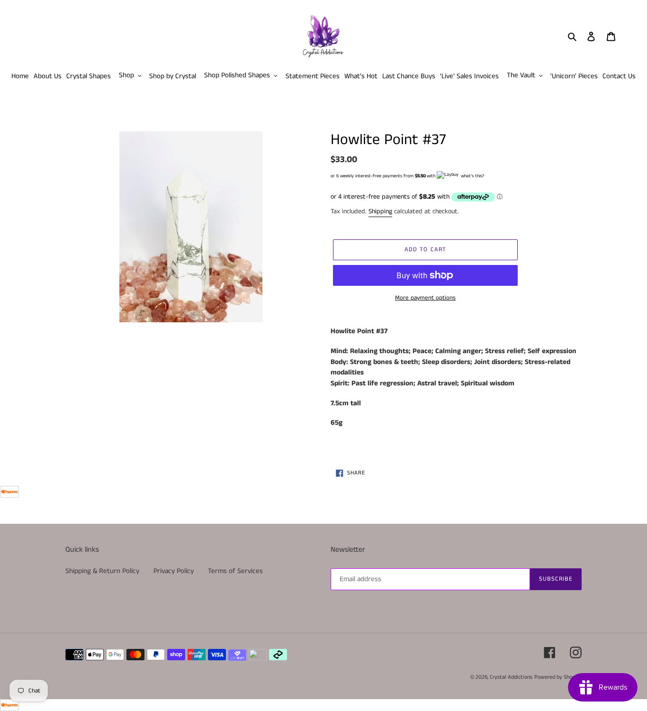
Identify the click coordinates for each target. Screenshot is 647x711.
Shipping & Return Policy (102, 571)
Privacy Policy (173, 571)
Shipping (380, 211)
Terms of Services (235, 571)
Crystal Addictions (511, 677)
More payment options (425, 297)
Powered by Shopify (558, 677)
